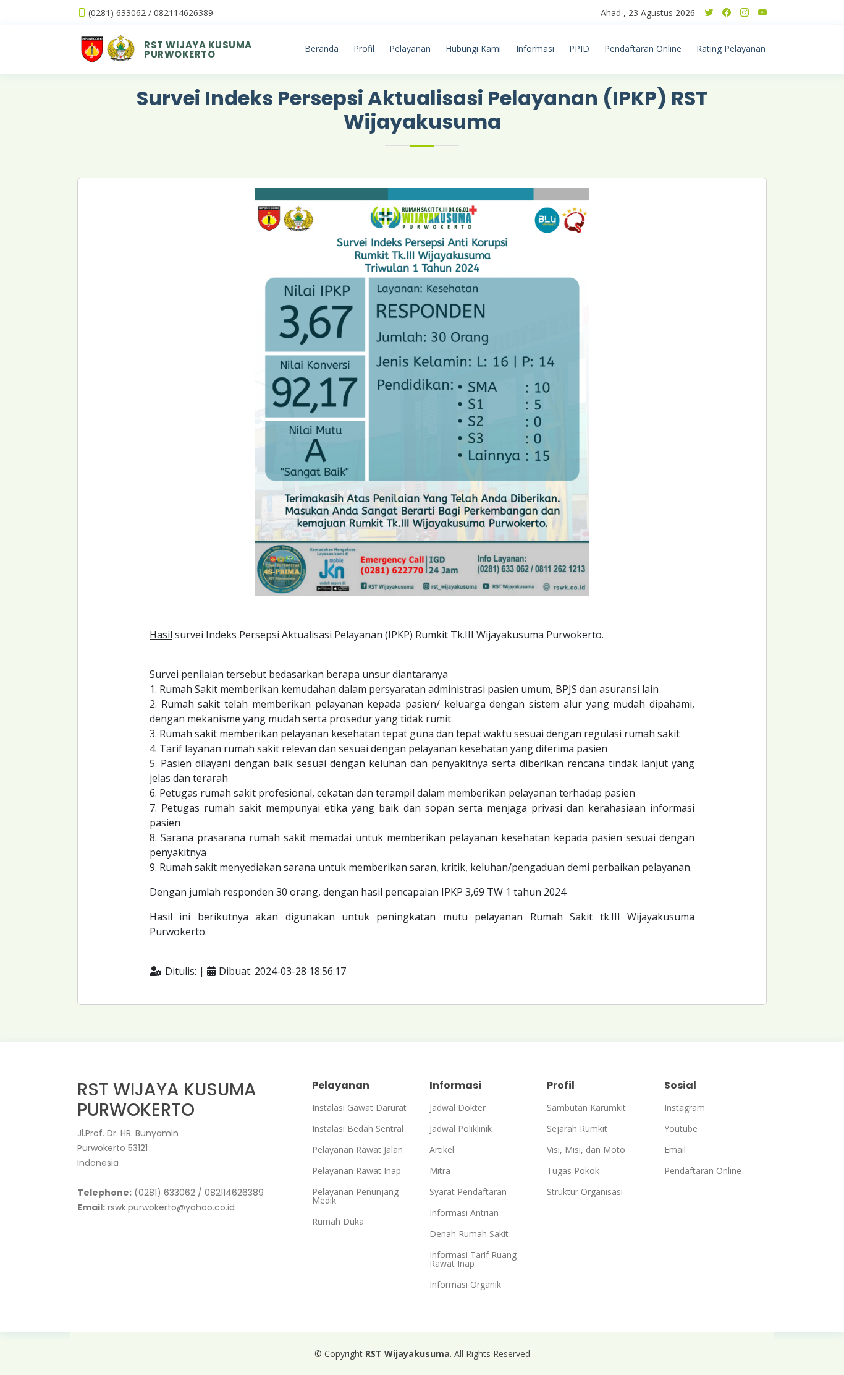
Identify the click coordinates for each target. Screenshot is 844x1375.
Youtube (681, 1128)
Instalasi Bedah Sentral (357, 1128)
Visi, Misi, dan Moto (586, 1150)
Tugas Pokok (573, 1171)
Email (675, 1150)
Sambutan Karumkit (586, 1107)
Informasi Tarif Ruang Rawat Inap (473, 1259)
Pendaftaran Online (702, 1171)
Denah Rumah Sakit (469, 1234)
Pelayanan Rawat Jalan (357, 1150)
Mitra (439, 1171)
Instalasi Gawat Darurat (359, 1107)
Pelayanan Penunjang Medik (355, 1196)
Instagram (684, 1107)
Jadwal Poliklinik (460, 1128)
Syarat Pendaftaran (468, 1192)
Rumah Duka (338, 1221)
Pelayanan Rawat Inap (356, 1171)
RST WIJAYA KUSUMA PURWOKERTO (198, 49)
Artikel (441, 1150)
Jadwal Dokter (457, 1107)
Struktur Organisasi (585, 1192)
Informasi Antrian (464, 1213)
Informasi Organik (465, 1284)
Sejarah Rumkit (577, 1128)
